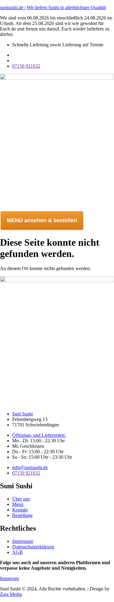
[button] (57, 207)
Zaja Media (11, 594)
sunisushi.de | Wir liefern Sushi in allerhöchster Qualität (53, 7)
